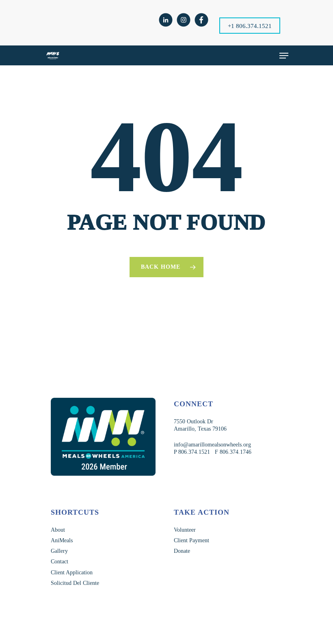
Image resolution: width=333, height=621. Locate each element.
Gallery (59, 551)
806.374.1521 (193, 452)
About (58, 530)
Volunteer (185, 530)
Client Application (72, 572)
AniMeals (62, 540)
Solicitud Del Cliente (75, 583)
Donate (182, 551)
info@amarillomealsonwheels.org (212, 445)
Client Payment (191, 540)
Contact (59, 561)
